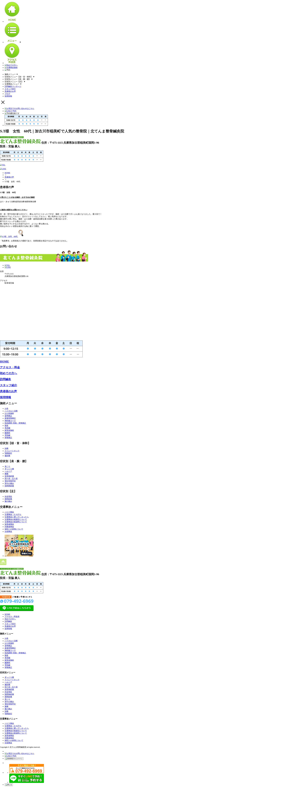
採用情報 (8, 96)
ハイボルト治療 (11, 411)
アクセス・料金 (10, 367)
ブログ (7, 94)
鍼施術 (7, 433)
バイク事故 (9, 512)
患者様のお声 (10, 91)
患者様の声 (9, 177)
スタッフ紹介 (10, 89)
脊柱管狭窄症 (10, 481)
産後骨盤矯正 (10, 418)
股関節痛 (8, 499)
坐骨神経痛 (9, 476)
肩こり (7, 466)
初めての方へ (8, 373)
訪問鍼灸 (5, 379)
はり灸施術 (9, 413)
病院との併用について (14, 529)
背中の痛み (9, 483)
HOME (7, 173)
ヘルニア (8, 471)
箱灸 (6, 425)
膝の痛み (8, 501)
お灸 (6, 408)
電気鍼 (7, 435)
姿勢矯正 (8, 416)
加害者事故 (9, 524)
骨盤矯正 (8, 438)
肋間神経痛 (9, 486)
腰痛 (6, 474)
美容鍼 (7, 428)
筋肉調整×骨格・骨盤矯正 (15, 423)
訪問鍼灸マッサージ (13, 86)
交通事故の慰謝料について (16, 522)
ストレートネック (12, 451)
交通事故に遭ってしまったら (17, 517)
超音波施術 (9, 430)
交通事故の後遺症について (16, 519)
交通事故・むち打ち (13, 515)
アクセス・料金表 (12, 616)
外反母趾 (8, 496)
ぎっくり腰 (9, 469)
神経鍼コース (10, 421)
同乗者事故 (9, 527)
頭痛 (6, 448)
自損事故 (8, 532)
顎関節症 (8, 453)
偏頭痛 (7, 456)
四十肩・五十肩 (11, 479)
